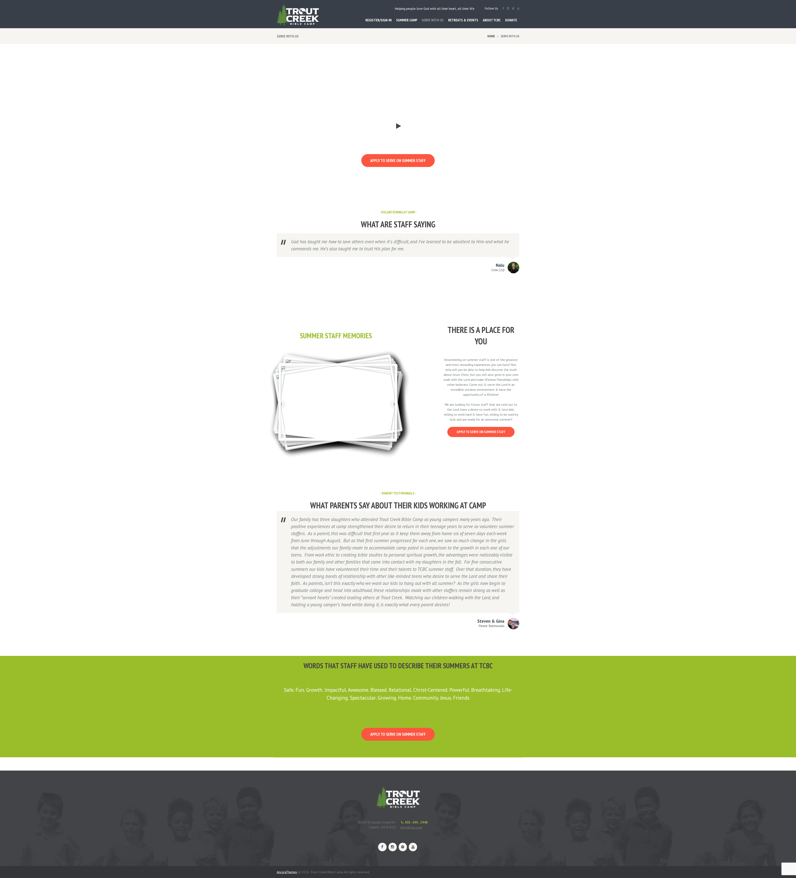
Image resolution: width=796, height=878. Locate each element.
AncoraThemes (287, 872)
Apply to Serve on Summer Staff (398, 160)
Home (491, 36)
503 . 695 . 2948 (416, 822)
